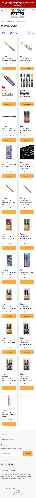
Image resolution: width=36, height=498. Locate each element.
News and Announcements (25, 489)
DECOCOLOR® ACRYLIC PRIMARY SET (25, 130)
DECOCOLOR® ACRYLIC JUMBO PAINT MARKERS (25, 94)
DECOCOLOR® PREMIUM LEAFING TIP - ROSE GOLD (26, 202)
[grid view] (29, 33)
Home (3, 21)
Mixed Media (10, 21)
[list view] (33, 33)
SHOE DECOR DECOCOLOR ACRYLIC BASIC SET (26, 342)
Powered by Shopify (18, 494)
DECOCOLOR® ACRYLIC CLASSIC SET (9, 307)
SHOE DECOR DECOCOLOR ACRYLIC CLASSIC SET (9, 378)
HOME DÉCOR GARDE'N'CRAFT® (7, 94)
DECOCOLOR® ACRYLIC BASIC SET (26, 307)
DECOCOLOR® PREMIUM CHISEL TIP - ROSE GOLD (26, 166)
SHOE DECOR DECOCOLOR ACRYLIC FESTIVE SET (26, 378)
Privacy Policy (12, 489)
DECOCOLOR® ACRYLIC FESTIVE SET (9, 341)
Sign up (28, 453)
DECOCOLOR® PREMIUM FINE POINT (9, 59)
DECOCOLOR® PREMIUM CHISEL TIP (26, 59)
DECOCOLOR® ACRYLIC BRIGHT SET (8, 237)
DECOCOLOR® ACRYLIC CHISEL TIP (8, 129)
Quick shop (9, 64)
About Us (4, 489)
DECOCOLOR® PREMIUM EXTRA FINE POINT (9, 414)
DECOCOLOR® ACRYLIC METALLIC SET (25, 238)
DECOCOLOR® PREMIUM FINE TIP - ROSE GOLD (8, 202)
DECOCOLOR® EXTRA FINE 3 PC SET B (27, 273)
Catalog (18, 490)
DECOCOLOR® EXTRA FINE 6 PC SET (9, 273)
